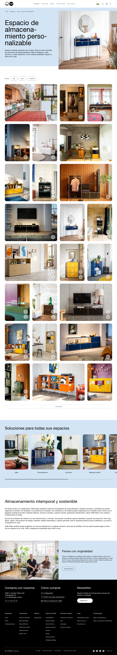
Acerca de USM (61, 3)
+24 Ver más (58, 406)
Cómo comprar (71, 3)
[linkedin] (100, 651)
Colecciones (45, 3)
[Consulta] (53, 117)
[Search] (110, 4)
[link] (10, 618)
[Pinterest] (103, 651)
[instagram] (94, 651)
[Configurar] (53, 157)
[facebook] (97, 651)
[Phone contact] (103, 4)
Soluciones (36, 3)
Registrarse (83, 600)
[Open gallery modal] (31, 102)
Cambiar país (16, 650)
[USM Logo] (9, 4)
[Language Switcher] (106, 4)
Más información (68, 568)
